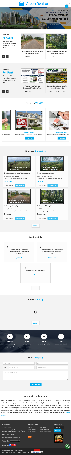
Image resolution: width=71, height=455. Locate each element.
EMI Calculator (44, 433)
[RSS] (30, 437)
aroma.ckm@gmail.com (14, 437)
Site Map (42, 435)
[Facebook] (10, 445)
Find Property (32, 429)
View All (35, 225)
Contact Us (31, 435)
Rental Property (19, 132)
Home (30, 427)
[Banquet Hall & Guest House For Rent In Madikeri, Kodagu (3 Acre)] (33, 76)
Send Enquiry (20, 185)
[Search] (66, 6)
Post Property (32, 431)
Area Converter (32, 433)
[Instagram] (15, 445)
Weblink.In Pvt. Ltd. (23, 452)
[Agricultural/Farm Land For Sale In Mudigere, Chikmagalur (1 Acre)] (34, 41)
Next (7, 56)
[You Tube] (12, 445)
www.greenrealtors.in (61, 344)
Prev (3, 56)
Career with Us (44, 429)
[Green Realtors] (34, 4)
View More (19, 138)
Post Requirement (45, 431)
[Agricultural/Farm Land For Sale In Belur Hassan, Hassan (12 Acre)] (59, 41)
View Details (9, 185)
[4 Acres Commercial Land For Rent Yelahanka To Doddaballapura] (58, 76)
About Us (43, 427)
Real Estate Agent (51, 132)
